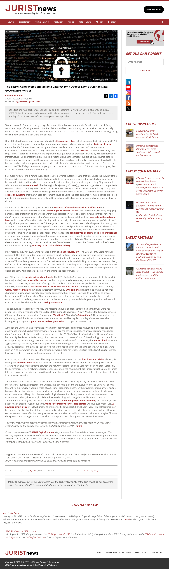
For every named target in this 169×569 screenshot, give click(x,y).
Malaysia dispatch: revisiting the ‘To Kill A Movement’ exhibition (147, 134)
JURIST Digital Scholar (42, 432)
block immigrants (107, 232)
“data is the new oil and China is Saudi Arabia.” (54, 286)
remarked (32, 185)
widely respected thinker (18, 289)
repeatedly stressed (37, 280)
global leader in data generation (47, 321)
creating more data (52, 302)
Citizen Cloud (84, 315)
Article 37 (85, 150)
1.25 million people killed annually (77, 400)
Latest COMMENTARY (143, 171)
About (99, 22)
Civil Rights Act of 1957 (59, 534)
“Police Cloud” (100, 340)
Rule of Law (85, 22)
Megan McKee (33, 471)
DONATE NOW (153, 9)
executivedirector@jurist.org (89, 471)
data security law (70, 251)
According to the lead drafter (61, 210)
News (11, 22)
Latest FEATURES (139, 237)
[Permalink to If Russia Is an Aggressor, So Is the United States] (129, 180)
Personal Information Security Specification (77, 207)
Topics (71, 22)
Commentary (42, 22)
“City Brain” (59, 315)
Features (58, 22)
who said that (73, 289)
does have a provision (93, 359)
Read (127, 519)
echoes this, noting (15, 194)
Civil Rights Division (34, 537)
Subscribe (145, 70)
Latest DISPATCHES (141, 124)
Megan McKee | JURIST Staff (27, 101)
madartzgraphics (100, 79)
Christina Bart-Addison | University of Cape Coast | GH (149, 218)
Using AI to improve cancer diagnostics (65, 403)
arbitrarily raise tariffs (81, 232)
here (79, 425)
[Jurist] (31, 10)
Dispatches (24, 22)
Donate (112, 22)
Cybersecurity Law (66, 141)
